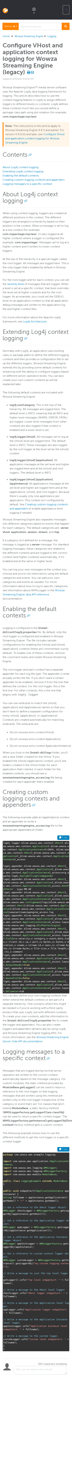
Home (6, 36)
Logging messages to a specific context (27, 184)
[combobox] (40, 26)
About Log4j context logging (20, 167)
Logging (51, 36)
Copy (64, 837)
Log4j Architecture (35, 321)
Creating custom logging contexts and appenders (33, 179)
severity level (15, 284)
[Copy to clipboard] (30, 154)
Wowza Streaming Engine (29, 36)
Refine (8, 26)
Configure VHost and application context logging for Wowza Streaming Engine (34, 138)
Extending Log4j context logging (23, 171)
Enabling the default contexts (21, 175)
